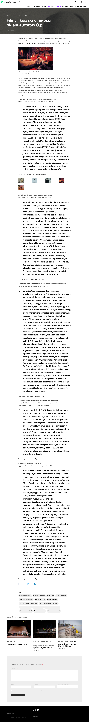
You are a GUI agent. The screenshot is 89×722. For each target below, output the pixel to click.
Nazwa (13, 684)
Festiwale (9, 641)
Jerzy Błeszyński (40, 599)
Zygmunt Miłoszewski (54, 610)
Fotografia (65, 6)
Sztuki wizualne (36, 6)
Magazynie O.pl (40, 174)
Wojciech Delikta (38, 607)
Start (28, 6)
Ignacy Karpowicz (61, 595)
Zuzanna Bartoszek (40, 610)
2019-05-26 (10, 647)
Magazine (70, 2)
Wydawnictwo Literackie (53, 607)
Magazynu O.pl (30, 43)
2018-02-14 (11, 30)
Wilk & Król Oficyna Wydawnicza (49, 603)
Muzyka (44, 6)
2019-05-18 (36, 650)
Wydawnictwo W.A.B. (26, 610)
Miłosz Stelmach (52, 599)
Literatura (58, 6)
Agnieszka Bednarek (25, 595)
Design (71, 6)
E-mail (36, 684)
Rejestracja (83, 2)
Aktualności (10, 15)
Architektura (78, 6)
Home (63, 2)
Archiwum (35, 716)
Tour (76, 2)
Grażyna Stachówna (39, 595)
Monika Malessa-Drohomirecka (28, 603)
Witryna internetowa (63, 684)
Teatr (52, 6)
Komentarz (14, 668)
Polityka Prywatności (21, 717)
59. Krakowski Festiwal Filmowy (17, 644)
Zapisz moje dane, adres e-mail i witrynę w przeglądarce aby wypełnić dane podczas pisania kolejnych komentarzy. (45, 690)
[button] (43, 653)
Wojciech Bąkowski (25, 607)
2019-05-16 (61, 649)
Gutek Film (51, 595)
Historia (85, 6)
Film (49, 6)
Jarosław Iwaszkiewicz (26, 599)
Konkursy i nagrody (45, 641)
